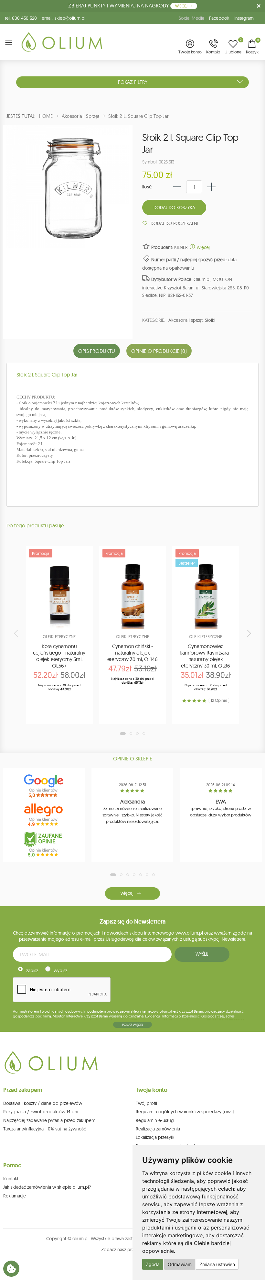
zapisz (32, 970)
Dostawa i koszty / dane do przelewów (42, 1103)
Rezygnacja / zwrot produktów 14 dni (40, 1112)
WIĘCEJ (181, 6)
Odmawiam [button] (180, 1264)
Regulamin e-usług (155, 1120)
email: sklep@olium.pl (63, 18)
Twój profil (146, 1103)
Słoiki (210, 320)
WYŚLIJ (202, 954)
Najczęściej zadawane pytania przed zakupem (49, 1120)
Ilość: (147, 187)
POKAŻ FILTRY (132, 82)
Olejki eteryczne (59, 636)
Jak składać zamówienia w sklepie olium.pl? (47, 1187)
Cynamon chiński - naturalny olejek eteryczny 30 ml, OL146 (132, 652)
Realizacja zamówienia (158, 1129)
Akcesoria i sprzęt (185, 320)
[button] (190, 47)
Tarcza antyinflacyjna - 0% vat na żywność (44, 1129)
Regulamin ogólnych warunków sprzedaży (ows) (185, 1112)
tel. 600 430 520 (21, 18)
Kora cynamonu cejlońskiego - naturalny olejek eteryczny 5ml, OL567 (59, 656)
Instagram (244, 18)
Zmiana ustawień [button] (217, 1264)
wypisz (60, 970)
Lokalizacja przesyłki (155, 1137)
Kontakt (10, 1179)
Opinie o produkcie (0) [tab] (158, 351)
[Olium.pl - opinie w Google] (44, 786)
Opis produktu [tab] (96, 351)
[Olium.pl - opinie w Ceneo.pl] (44, 844)
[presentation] (16, 633)
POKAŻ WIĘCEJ (132, 1025)
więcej (203, 247)
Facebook (219, 18)
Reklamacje (14, 1196)
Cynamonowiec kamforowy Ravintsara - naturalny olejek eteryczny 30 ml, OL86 (205, 656)
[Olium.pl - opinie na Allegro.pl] (44, 815)
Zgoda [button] (153, 1264)
